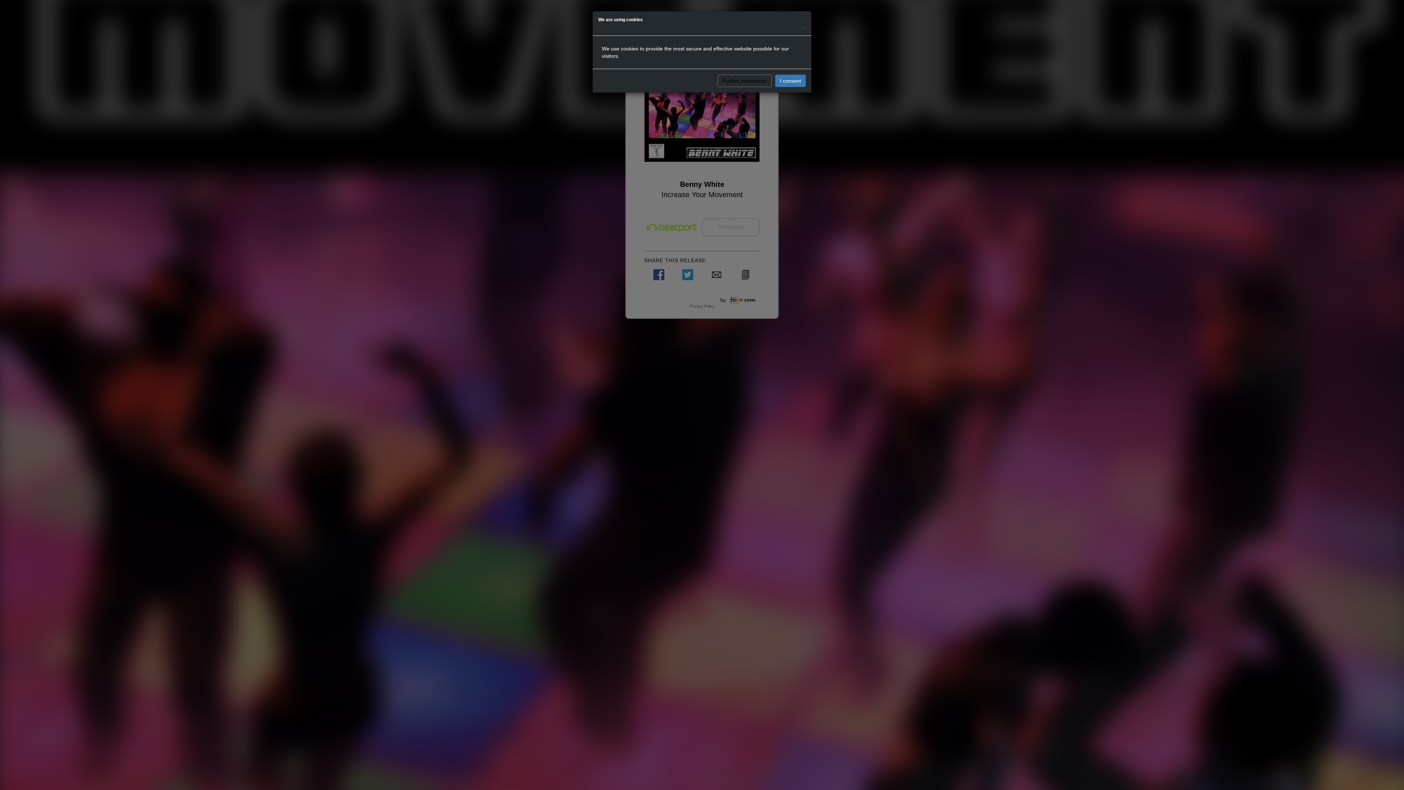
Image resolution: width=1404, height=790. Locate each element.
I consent (790, 81)
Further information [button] (744, 81)
